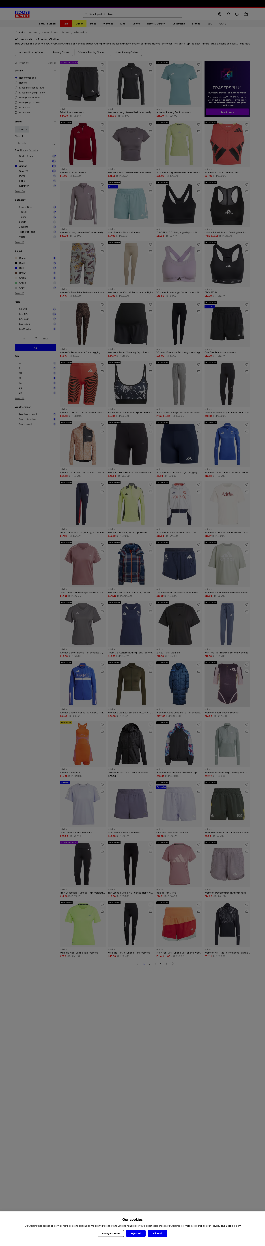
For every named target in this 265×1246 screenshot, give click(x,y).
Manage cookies (111, 1233)
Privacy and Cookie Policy (226, 1225)
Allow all (157, 1233)
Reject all (136, 1233)
